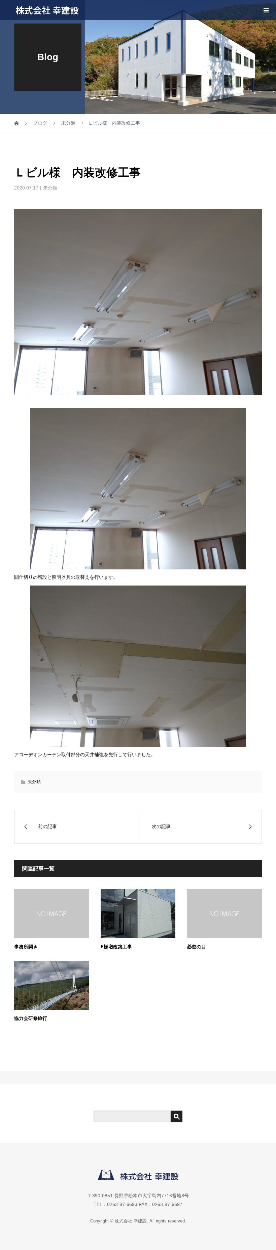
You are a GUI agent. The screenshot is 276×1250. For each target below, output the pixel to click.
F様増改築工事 (116, 946)
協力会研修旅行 (30, 1018)
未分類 (50, 187)
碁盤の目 (196, 946)
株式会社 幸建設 (47, 10)
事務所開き (26, 946)
